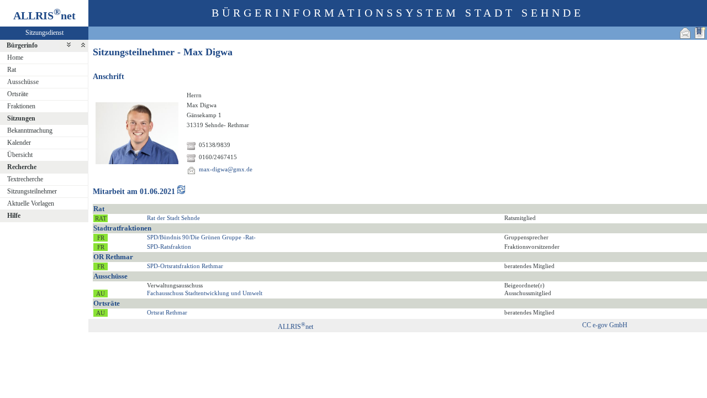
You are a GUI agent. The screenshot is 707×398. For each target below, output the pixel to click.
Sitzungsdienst (44, 32)
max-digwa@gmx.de (225, 169)
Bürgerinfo (22, 45)
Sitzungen (21, 118)
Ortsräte (17, 94)
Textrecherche (25, 179)
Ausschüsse (23, 82)
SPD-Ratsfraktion (169, 246)
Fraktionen (21, 106)
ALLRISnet (295, 327)
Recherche (21, 167)
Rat (11, 70)
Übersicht (20, 155)
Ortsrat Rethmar (167, 312)
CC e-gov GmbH (604, 325)
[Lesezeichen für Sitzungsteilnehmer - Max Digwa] (699, 33)
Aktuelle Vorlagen (30, 203)
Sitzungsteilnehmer (32, 191)
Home (15, 57)
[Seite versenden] (685, 33)
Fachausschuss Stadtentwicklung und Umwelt (204, 293)
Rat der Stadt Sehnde (173, 217)
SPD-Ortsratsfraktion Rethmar (185, 266)
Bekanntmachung (29, 130)
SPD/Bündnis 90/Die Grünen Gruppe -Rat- (201, 237)
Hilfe (13, 215)
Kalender (19, 142)
